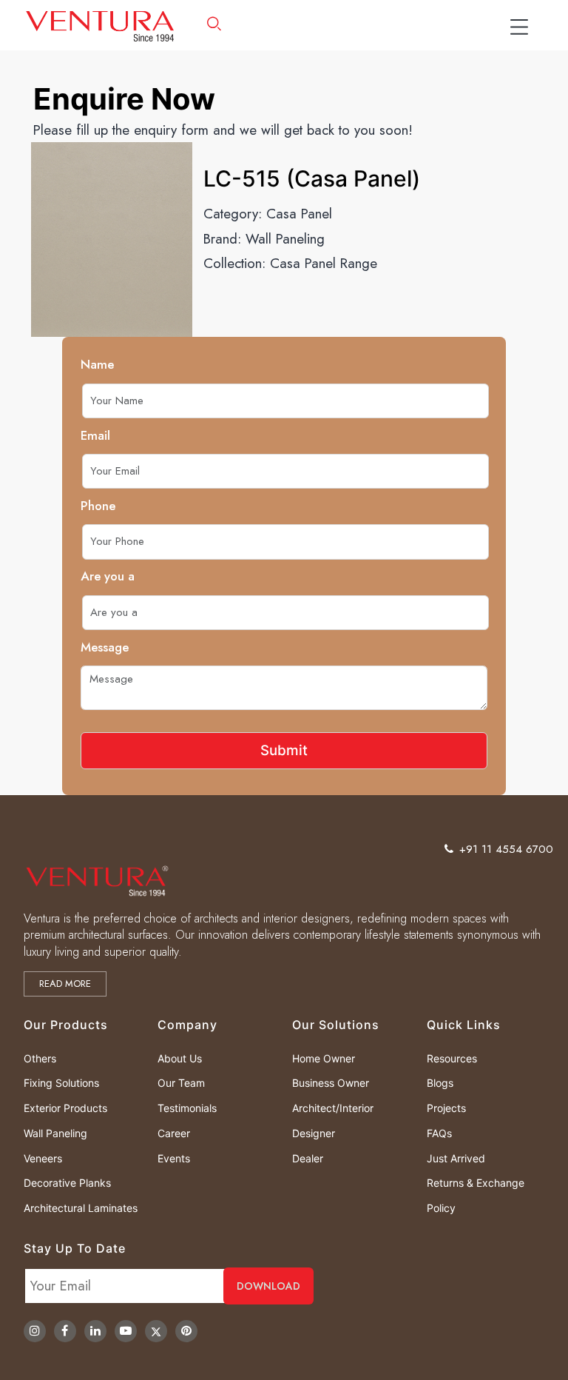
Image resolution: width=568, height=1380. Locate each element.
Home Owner (323, 1058)
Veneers (43, 1158)
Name (97, 364)
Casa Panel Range (323, 263)
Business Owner (330, 1082)
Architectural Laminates (81, 1208)
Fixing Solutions (61, 1082)
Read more (65, 984)
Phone (98, 506)
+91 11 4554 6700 (506, 849)
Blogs (440, 1082)
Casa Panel (299, 214)
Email (95, 435)
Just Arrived (456, 1158)
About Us (180, 1058)
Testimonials (187, 1108)
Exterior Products (65, 1108)
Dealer (307, 1158)
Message (105, 647)
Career (174, 1133)
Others (40, 1058)
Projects (446, 1108)
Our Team (181, 1082)
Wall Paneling (285, 239)
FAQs (439, 1133)
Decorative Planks (67, 1182)
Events (174, 1158)
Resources (452, 1058)
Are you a (108, 576)
